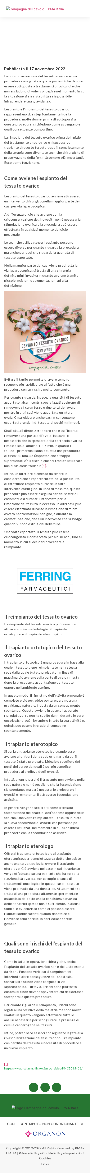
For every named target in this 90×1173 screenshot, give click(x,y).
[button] (85, 10)
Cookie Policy (52, 1153)
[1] (44, 466)
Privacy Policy (29, 1153)
